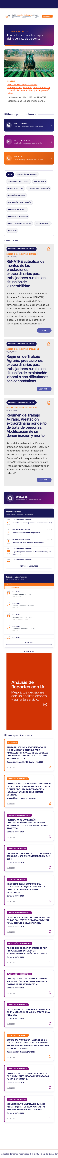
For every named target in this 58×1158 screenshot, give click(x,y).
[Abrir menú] (5, 4)
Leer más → (44, 330)
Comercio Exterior (15, 188)
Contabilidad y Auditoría (39, 188)
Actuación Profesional (27, 174)
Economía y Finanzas (16, 195)
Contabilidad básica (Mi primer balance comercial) (32, 523)
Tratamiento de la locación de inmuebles (28, 542)
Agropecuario (40, 181)
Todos (10, 174)
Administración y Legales (18, 181)
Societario (12, 230)
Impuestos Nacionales (16, 209)
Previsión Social (43, 223)
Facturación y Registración (19, 202)
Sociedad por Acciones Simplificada (26, 532)
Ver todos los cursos (29, 566)
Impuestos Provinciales (17, 216)
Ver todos (29, 642)
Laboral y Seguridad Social (19, 223)
